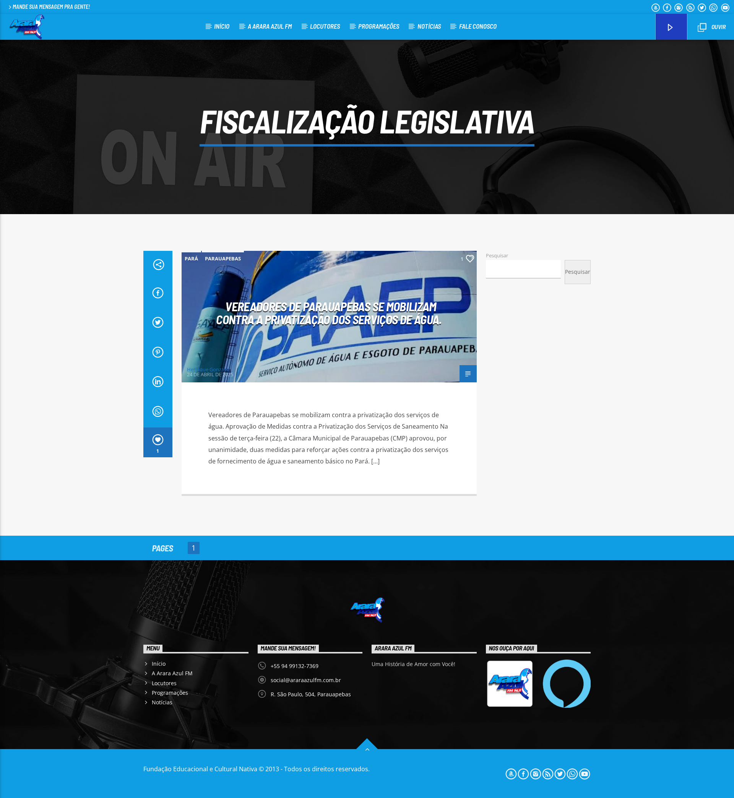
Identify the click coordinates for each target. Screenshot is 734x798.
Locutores (325, 26)
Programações (378, 26)
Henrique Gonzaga (208, 369)
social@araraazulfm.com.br (306, 680)
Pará (191, 258)
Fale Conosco (478, 26)
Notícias (429, 26)
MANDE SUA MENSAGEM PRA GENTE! (51, 6)
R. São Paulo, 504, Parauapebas (311, 694)
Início (221, 26)
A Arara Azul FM (270, 26)
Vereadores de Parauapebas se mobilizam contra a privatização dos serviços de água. (329, 313)
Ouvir (718, 26)
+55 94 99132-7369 (294, 666)
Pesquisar (497, 255)
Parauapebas (223, 258)
